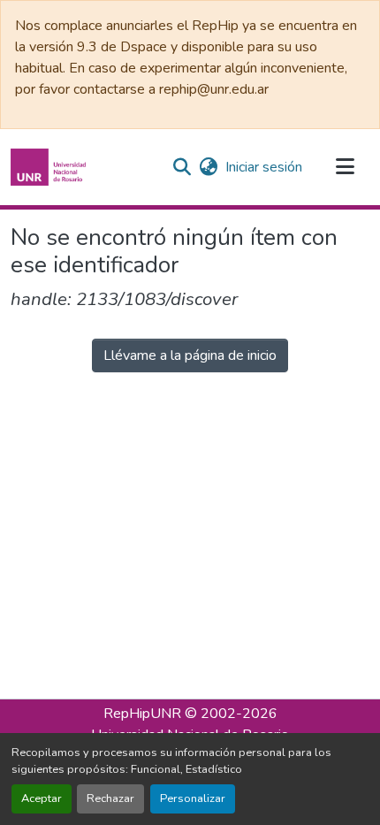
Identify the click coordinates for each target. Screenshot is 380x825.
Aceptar (41, 798)
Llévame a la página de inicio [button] (190, 355)
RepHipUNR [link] (142, 713)
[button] (50, 167)
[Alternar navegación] (344, 167)
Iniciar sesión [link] (263, 167)
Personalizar (192, 798)
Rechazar (110, 798)
